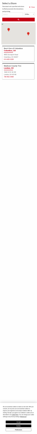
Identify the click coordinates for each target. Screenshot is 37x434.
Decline (18, 426)
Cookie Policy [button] (15, 414)
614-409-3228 (9, 59)
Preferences (18, 429)
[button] (28, 33)
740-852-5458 (9, 77)
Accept (18, 422)
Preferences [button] (23, 416)
